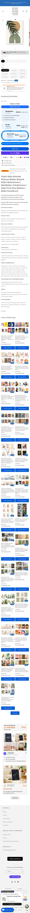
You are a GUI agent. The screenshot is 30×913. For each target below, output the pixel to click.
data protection (6, 818)
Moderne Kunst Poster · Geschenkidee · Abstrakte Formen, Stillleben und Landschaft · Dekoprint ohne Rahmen (22, 337)
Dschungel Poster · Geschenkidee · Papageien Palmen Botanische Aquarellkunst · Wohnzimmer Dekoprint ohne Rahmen (8, 670)
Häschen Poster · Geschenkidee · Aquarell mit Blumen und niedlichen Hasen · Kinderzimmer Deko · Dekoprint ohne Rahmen (8, 520)
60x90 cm (22, 77)
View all (15, 713)
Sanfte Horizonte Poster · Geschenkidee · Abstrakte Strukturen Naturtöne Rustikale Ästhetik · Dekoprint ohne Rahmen (22, 670)
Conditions (5, 825)
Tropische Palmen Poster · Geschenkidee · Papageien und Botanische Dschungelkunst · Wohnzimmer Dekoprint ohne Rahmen (7, 610)
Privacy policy (8, 907)
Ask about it (12, 904)
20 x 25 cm (22, 70)
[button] (3, 11)
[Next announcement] (27, 3)
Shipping (8, 82)
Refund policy (23, 905)
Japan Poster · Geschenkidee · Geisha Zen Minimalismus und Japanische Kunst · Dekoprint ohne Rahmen (21, 639)
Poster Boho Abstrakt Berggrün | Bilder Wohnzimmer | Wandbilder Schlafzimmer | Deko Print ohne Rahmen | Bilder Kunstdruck (21, 605)
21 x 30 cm (5, 73)
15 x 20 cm (13, 70)
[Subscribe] (22, 871)
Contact (5, 815)
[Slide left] (11, 49)
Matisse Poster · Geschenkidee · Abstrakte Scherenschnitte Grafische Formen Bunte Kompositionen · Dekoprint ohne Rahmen (7, 338)
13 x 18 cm (5, 70)
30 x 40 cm (14, 73)
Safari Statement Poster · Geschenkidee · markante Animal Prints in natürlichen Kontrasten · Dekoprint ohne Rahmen (22, 428)
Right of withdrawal (7, 822)
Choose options (8, 347)
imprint (4, 811)
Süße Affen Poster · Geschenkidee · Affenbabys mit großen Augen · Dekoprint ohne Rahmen (22, 520)
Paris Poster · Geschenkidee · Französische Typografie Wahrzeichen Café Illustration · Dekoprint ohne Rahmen (7, 368)
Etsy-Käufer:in (11, 785)
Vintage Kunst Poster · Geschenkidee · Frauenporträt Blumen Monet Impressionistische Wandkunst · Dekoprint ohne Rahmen (8, 579)
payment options (7, 834)
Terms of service (15, 907)
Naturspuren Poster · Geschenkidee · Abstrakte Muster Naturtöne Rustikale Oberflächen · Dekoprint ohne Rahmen (22, 549)
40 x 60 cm (5, 77)
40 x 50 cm (22, 73)
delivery (5, 838)
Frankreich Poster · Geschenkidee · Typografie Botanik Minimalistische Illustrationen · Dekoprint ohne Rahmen (7, 699)
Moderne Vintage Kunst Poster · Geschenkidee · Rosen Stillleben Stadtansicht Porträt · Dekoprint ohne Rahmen (21, 574)
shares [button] (4, 311)
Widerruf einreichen (15, 859)
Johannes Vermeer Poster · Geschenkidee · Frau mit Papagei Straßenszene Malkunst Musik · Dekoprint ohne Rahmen (21, 460)
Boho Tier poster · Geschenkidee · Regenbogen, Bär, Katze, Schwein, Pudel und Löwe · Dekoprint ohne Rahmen (22, 368)
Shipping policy (23, 907)
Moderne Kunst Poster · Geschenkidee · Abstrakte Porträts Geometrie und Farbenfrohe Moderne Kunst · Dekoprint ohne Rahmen (8, 397)
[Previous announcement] (2, 3)
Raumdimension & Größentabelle (9, 96)
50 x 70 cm (14, 77)
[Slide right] (18, 49)
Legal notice (20, 909)
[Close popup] (21, 893)
